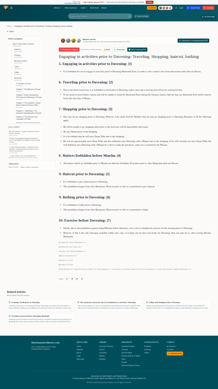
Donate (149, 2)
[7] (60, 269)
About (104, 8)
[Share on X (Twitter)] (77, 279)
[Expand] (11, 50)
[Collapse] (9, 44)
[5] (60, 260)
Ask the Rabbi (127, 353)
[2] (60, 247)
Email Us (172, 346)
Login (79, 356)
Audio (83, 8)
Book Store (94, 8)
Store (124, 359)
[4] (60, 256)
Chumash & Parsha (106, 346)
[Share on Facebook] (82, 279)
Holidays (102, 359)
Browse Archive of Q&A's (131, 356)
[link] (43, 26)
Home (9, 26)
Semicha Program (128, 346)
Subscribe (80, 359)
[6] (60, 265)
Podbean (147, 346)
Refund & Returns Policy (131, 365)
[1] (60, 242)
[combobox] (100, 16)
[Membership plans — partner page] (165, 8)
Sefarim (102, 356)
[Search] (129, 16)
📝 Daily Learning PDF (137, 50)
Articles (57, 8)
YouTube (147, 349)
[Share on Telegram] (72, 279)
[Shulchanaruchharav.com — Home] (6, 8)
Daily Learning (70, 8)
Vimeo (146, 353)
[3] (60, 251)
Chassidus (103, 353)
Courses (125, 349)
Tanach (102, 349)
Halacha (80, 349)
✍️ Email (107, 50)
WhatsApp (121, 50)
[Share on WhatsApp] (67, 279)
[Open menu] (11, 8)
